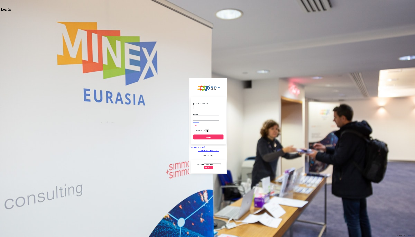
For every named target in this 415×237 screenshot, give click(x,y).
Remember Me (200, 130)
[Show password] (196, 125)
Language (199, 164)
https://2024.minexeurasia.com (209, 88)
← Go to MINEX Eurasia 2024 (208, 151)
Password (196, 114)
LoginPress (410, 235)
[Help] (207, 131)
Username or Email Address (201, 103)
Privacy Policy (208, 155)
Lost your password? (198, 147)
